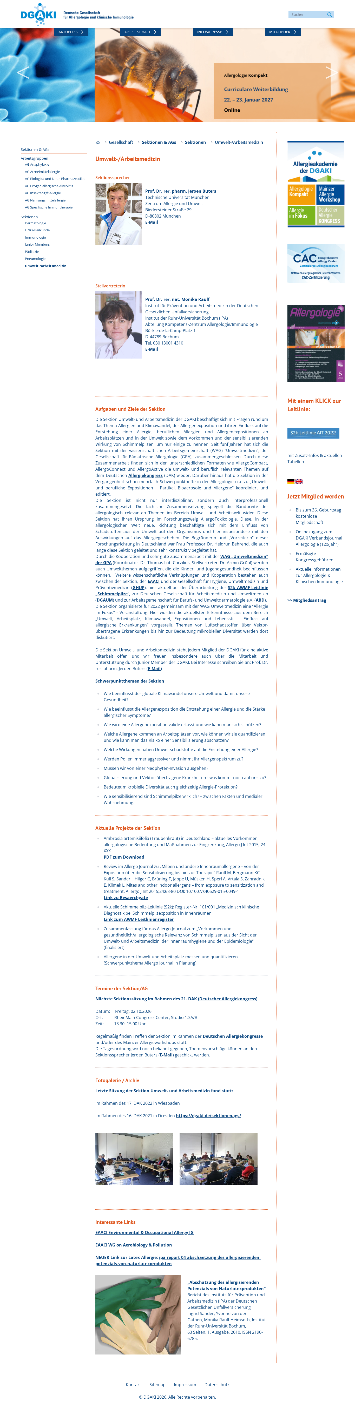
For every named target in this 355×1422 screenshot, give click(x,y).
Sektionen (29, 216)
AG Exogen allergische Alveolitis (49, 186)
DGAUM (105, 600)
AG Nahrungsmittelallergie (45, 200)
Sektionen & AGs (35, 149)
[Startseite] (98, 142)
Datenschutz (217, 1384)
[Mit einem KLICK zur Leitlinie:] (313, 433)
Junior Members (37, 244)
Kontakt (133, 1384)
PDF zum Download (124, 857)
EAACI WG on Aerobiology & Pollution (133, 1245)
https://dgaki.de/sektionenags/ (208, 1115)
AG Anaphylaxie (37, 164)
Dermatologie (35, 223)
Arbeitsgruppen (34, 158)
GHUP (138, 587)
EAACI (154, 581)
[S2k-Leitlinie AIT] (291, 481)
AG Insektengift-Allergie (43, 193)
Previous (15, 70)
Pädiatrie (32, 251)
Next (324, 70)
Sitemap (157, 1384)
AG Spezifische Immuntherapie (49, 207)
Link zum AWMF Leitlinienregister (139, 919)
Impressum (185, 1384)
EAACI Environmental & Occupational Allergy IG (144, 1232)
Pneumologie (35, 258)
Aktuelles (68, 31)
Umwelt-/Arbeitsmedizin (46, 266)
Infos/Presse (209, 31)
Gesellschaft (137, 31)
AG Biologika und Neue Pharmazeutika (54, 178)
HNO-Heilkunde (37, 230)
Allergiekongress (145, 475)
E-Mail (151, 222)
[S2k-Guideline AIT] (299, 481)
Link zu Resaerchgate (126, 897)
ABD (260, 600)
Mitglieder (279, 31)
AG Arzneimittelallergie (42, 171)
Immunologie (35, 237)
